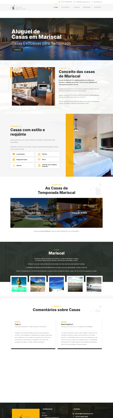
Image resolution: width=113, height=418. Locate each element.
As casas (65, 7)
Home (56, 7)
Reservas (87, 7)
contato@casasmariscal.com (83, 2)
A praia (77, 7)
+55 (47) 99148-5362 (81, 416)
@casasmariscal (98, 2)
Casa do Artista (79, 213)
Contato (97, 7)
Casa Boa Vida (33, 213)
